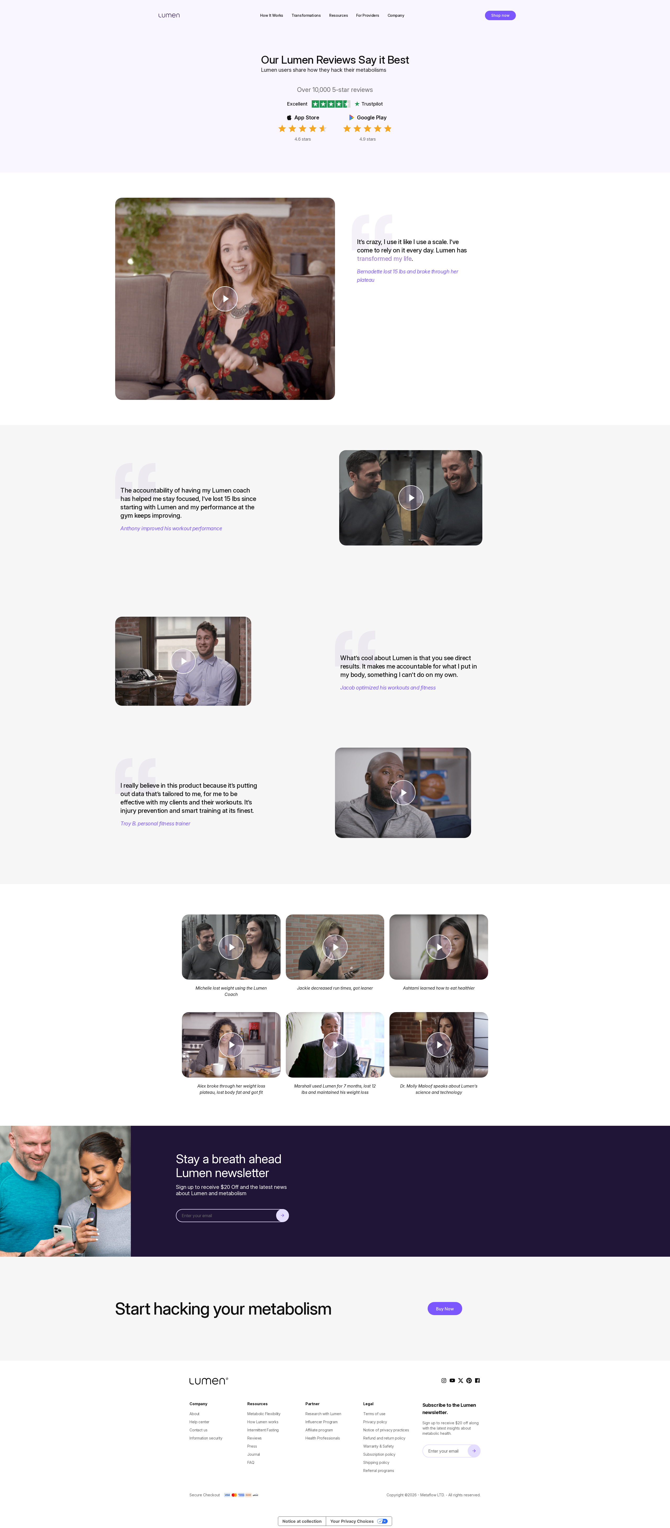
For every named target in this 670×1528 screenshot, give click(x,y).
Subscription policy (379, 1454)
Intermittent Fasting (263, 1430)
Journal (253, 1454)
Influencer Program (321, 1422)
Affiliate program (319, 1430)
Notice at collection (302, 1521)
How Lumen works (262, 1422)
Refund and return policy (384, 1438)
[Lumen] (169, 15)
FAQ (250, 1462)
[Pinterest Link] (469, 1381)
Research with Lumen (323, 1413)
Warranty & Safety (378, 1446)
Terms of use (374, 1413)
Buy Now (445, 1308)
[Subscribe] (282, 1215)
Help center (199, 1422)
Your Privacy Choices (352, 1521)
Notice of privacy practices (386, 1430)
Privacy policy (375, 1422)
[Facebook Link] (477, 1381)
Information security (205, 1438)
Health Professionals (322, 1438)
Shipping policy (376, 1462)
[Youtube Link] (452, 1381)
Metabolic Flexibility (264, 1413)
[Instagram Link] (444, 1381)
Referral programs (378, 1470)
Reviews (254, 1438)
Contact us (198, 1430)
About (194, 1413)
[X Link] (460, 1381)
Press (252, 1446)
